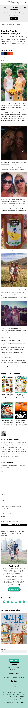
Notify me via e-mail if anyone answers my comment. (13, 507)
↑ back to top (14, 660)
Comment (4, 471)
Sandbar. (3, 109)
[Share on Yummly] (11, 53)
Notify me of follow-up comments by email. (12, 515)
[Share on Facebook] (2, 53)
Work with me (14, 670)
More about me (13, 589)
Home (3, 24)
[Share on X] (5, 53)
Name (3, 494)
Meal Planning (15, 24)
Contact (14, 684)
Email (3, 500)
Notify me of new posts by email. (11, 521)
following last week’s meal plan (8, 330)
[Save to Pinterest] (8, 53)
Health (8, 24)
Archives (3, 649)
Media (14, 687)
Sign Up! (6, 677)
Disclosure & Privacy (14, 667)
